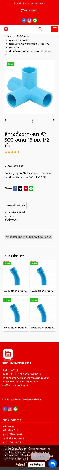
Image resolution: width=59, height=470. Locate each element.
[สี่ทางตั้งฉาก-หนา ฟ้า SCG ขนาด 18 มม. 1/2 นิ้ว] (29, 87)
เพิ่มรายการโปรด (15, 166)
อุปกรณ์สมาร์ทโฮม (12, 442)
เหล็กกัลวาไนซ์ (10, 430)
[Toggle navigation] (54, 29)
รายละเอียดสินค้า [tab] (15, 205)
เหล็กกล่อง (8, 426)
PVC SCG (41, 177)
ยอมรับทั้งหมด (36, 464)
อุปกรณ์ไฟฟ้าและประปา (28, 173)
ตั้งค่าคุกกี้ (20, 464)
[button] (39, 29)
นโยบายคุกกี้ (22, 458)
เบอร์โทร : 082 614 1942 (15, 385)
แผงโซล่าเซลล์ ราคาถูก (14, 438)
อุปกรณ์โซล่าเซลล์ (12, 434)
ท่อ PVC (29, 177)
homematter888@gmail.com (26, 399)
